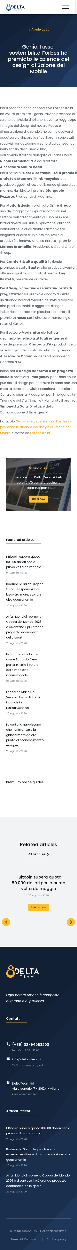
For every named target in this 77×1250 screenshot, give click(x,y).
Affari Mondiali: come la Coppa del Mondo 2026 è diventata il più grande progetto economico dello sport (38, 1180)
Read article (38, 907)
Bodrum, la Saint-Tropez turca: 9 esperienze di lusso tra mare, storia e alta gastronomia (38, 1154)
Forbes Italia (40, 433)
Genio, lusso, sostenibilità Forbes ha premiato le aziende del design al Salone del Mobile (36, 427)
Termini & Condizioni (24, 1239)
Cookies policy (56, 1239)
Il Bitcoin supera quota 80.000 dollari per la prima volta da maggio (39, 882)
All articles (36, 854)
